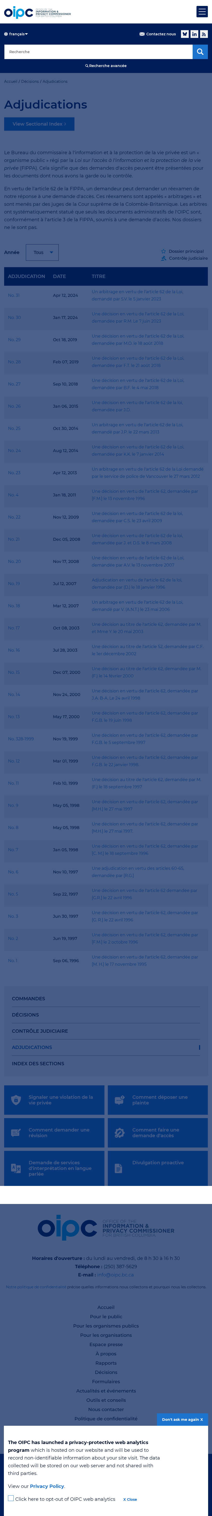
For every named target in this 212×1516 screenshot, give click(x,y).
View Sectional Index (37, 124)
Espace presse (106, 1344)
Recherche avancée (108, 65)
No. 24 (14, 450)
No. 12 (14, 761)
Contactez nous (161, 34)
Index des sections (38, 1064)
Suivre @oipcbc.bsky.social (185, 34)
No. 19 (14, 583)
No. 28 (14, 361)
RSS (204, 34)
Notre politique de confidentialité (36, 1287)
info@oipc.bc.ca (115, 1275)
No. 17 (14, 628)
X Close (130, 1499)
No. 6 (13, 872)
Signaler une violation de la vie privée (61, 1100)
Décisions (25, 1015)
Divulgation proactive (158, 1163)
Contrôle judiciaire (40, 1031)
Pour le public (106, 1317)
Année (11, 252)
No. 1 (12, 960)
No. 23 (14, 472)
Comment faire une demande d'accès (155, 1132)
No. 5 (13, 894)
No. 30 (14, 317)
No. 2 (13, 938)
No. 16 (14, 650)
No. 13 (14, 716)
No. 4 (13, 495)
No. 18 (14, 605)
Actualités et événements (106, 1391)
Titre (98, 276)
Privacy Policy (47, 1486)
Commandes (28, 999)
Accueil (106, 1307)
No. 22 (14, 517)
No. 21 (14, 539)
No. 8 (13, 827)
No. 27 (14, 384)
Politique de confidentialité (106, 1419)
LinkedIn (194, 34)
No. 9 (13, 805)
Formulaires (106, 1381)
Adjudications (32, 1047)
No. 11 (13, 783)
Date (59, 276)
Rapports (106, 1363)
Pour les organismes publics (106, 1326)
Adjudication (26, 276)
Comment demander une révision (59, 1132)
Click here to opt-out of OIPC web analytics (65, 1499)
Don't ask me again (180, 1419)
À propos (106, 1354)
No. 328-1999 (21, 738)
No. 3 (13, 916)
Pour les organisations (106, 1335)
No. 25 (14, 428)
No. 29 (14, 339)
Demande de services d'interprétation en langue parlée (60, 1168)
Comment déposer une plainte (160, 1100)
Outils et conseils (106, 1400)
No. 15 (14, 672)
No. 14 (14, 694)
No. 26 (14, 406)
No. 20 (14, 561)
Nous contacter (106, 1409)
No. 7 (13, 849)
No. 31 (14, 295)
